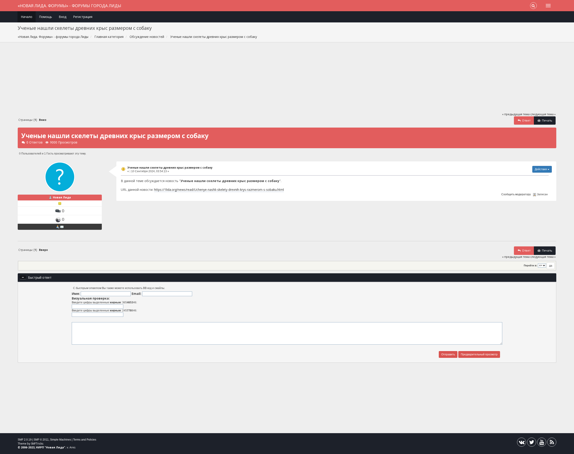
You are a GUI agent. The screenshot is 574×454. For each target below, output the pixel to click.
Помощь (45, 17)
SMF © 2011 (41, 439)
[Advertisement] (287, 79)
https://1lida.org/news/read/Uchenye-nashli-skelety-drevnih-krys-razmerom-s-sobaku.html (219, 189)
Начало (26, 17)
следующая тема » (543, 114)
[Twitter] (531, 443)
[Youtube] (541, 443)
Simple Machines (60, 439)
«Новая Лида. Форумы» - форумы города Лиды (69, 5)
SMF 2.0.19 (25, 439)
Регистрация (82, 17)
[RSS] (551, 443)
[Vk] (521, 443)
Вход (62, 17)
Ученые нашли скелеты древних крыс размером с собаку (170, 167)
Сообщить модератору (516, 194)
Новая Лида (62, 197)
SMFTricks (37, 443)
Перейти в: (530, 265)
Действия (541, 169)
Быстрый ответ (40, 277)
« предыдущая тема (516, 114)
